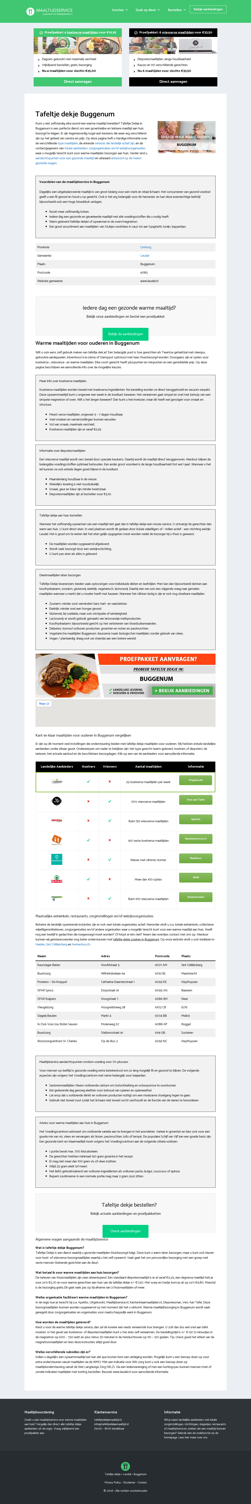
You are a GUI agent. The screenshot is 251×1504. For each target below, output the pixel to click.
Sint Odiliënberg (56, 944)
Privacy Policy (113, 1482)
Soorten (118, 10)
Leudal (144, 256)
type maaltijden (68, 143)
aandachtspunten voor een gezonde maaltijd (64, 158)
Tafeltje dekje (113, 1474)
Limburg (145, 247)
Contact (142, 1482)
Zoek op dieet (146, 10)
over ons (202, 1437)
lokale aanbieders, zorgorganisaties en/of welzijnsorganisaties (105, 148)
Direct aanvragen (78, 82)
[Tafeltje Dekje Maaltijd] (50, 11)
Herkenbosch (81, 944)
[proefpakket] (125, 696)
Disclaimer (129, 1482)
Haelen (40, 944)
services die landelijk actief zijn (114, 143)
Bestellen (175, 10)
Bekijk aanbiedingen (208, 9)
